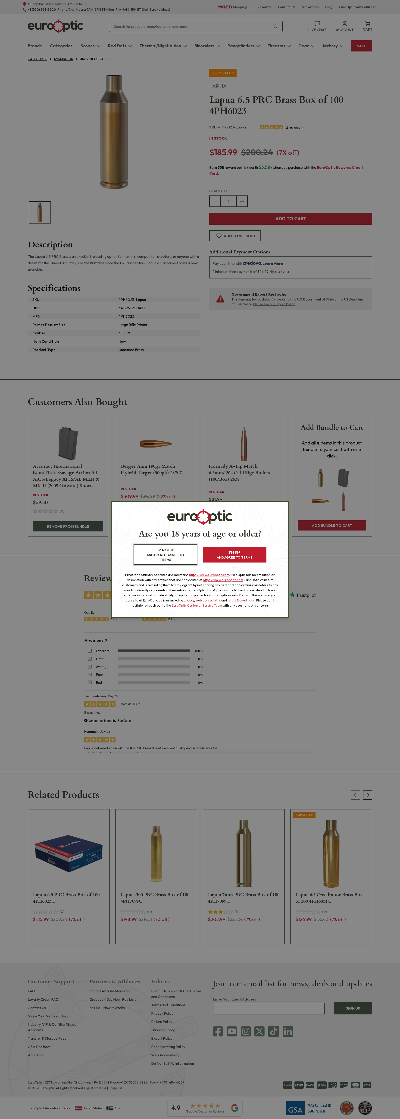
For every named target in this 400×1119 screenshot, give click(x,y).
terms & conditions (241, 600)
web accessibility (208, 600)
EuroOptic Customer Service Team (197, 605)
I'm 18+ (234, 555)
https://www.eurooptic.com (209, 575)
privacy (189, 600)
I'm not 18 (165, 555)
